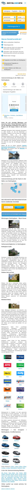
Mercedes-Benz (9, 478)
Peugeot (20, 478)
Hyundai (20, 475)
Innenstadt (13, 86)
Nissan (15, 478)
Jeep (2, 477)
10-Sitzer (3, 468)
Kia (5, 477)
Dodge (24, 474)
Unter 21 (8, 488)
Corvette (21, 474)
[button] (14, 188)
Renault (3, 480)
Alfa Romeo (4, 473)
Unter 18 (3, 488)
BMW (25, 473)
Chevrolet (8, 474)
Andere (22, 86)
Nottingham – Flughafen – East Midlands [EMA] (13, 116)
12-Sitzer (8, 468)
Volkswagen (4, 481)
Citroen (16, 474)
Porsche (24, 478)
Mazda (3, 478)
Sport (24, 468)
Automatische (14, 468)
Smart (13, 480)
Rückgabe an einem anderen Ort (13, 14)
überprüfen (14, 110)
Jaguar (24, 475)
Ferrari (3, 475)
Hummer (16, 475)
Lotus (25, 477)
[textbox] (14, 11)
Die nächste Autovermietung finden (14, 214)
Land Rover (16, 477)
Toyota (20, 480)
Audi (17, 473)
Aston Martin (12, 473)
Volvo (8, 481)
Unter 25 (12, 488)
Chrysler (12, 474)
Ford (9, 475)
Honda (11, 475)
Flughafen (5, 86)
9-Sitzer (24, 466)
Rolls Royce (8, 480)
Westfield (12, 481)
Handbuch (19, 468)
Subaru (16, 480)
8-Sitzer (20, 466)
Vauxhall (24, 480)
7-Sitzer (16, 466)
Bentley (21, 473)
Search (19, 207)
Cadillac (3, 474)
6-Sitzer (12, 466)
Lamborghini (10, 477)
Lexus (21, 477)
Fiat (6, 475)
